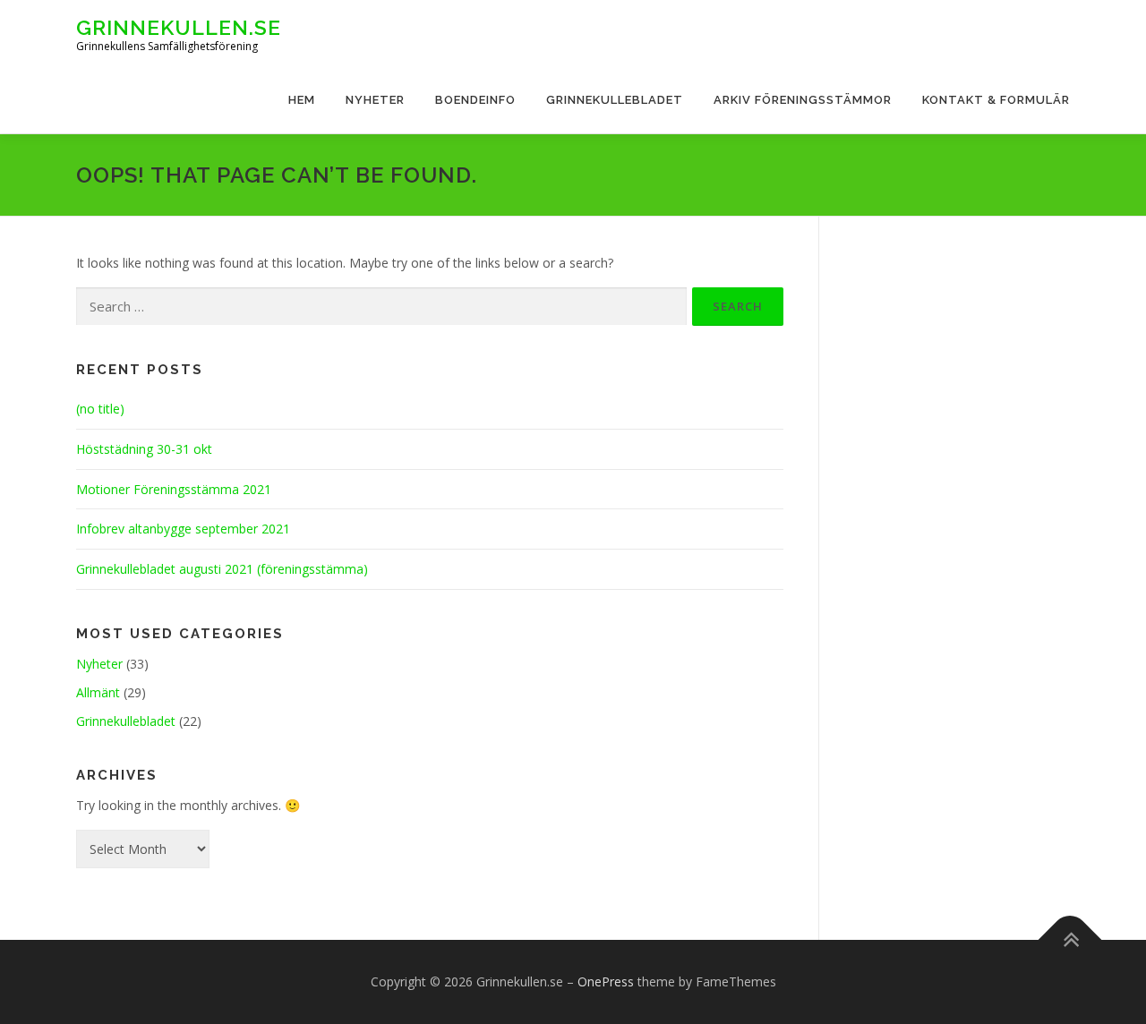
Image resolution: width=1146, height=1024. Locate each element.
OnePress (605, 981)
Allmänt (98, 692)
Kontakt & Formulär (996, 100)
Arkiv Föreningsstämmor (803, 100)
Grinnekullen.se (178, 27)
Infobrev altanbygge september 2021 (183, 528)
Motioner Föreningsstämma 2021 (173, 489)
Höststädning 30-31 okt (144, 448)
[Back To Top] (1070, 940)
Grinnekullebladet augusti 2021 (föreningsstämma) (222, 568)
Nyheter (375, 100)
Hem (301, 100)
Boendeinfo (475, 100)
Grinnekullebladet (614, 100)
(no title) (100, 408)
